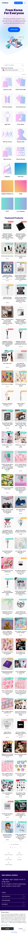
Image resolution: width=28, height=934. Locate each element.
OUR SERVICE (6, 896)
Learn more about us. (5, 925)
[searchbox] (14, 65)
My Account (19, 854)
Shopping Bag (8, 864)
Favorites (19, 859)
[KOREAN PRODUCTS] (7, 186)
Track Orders (8, 859)
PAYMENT (5, 904)
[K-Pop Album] (21, 117)
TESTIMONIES (6, 900)
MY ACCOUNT (18, 3)
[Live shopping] (21, 204)
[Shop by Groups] (7, 134)
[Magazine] (7, 169)
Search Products (9, 854)
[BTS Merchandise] (7, 99)
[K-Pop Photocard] (21, 99)
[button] (24, 930)
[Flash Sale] (21, 169)
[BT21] (7, 204)
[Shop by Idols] (21, 134)
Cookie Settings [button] (14, 932)
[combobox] (12, 70)
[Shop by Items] (7, 151)
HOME (4, 893)
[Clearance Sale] (7, 82)
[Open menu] (25, 3)
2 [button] (12, 847)
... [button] (17, 847)
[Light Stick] (7, 117)
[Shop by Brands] (21, 151)
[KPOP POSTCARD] (21, 82)
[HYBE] (21, 186)
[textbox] (10, 70)
